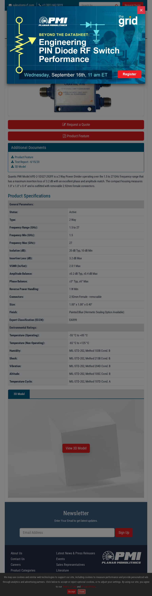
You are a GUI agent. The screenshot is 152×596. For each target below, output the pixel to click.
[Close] (141, 10)
